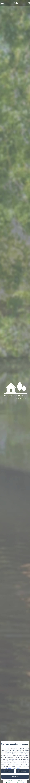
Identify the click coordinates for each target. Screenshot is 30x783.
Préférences (15, 776)
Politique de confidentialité (12, 768)
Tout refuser (7, 771)
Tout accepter (22, 771)
